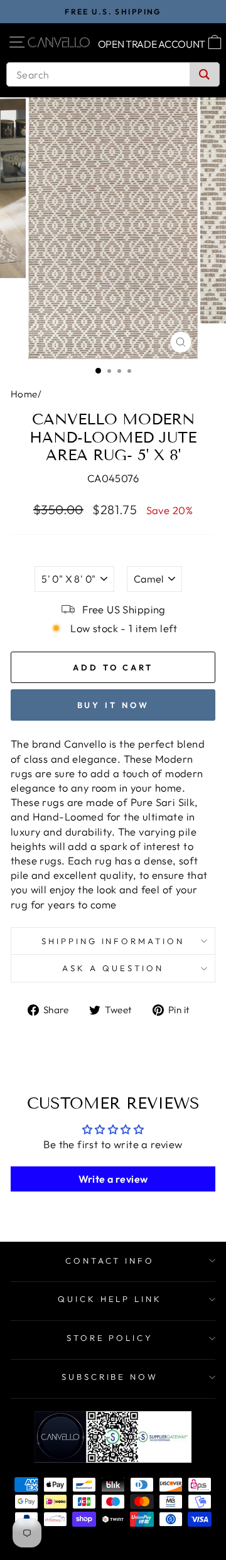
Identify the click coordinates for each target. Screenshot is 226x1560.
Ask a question (113, 968)
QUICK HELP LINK (110, 1299)
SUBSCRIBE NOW (110, 1377)
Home (24, 394)
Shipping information (113, 941)
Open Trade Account (152, 44)
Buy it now (113, 705)
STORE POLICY (110, 1338)
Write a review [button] (113, 1179)
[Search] (204, 74)
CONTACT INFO (110, 1261)
